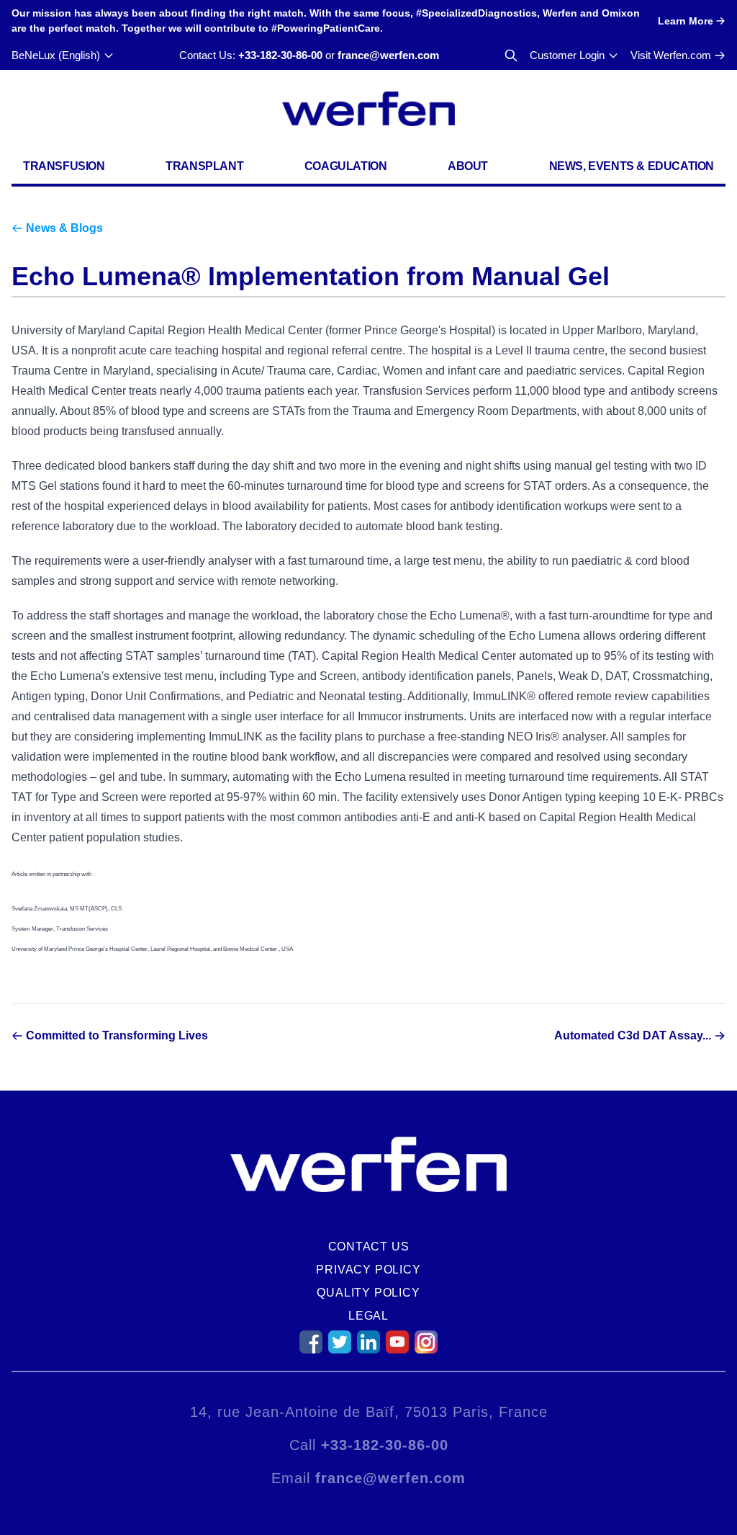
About (468, 166)
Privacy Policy (368, 1269)
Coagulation (345, 166)
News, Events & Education (631, 166)
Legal (368, 1316)
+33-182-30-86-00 (280, 55)
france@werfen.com (388, 55)
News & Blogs (64, 228)
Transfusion (64, 166)
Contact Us (369, 1246)
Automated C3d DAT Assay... (632, 1035)
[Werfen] (368, 108)
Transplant (204, 166)
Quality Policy (368, 1292)
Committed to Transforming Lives (117, 1035)
